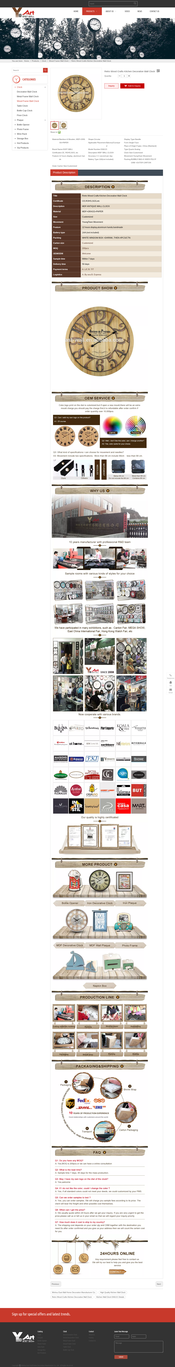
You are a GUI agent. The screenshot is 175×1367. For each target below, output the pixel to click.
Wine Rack (22, 134)
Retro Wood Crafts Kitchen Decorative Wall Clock (72, 1297)
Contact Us (92, 1341)
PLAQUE (40, 1338)
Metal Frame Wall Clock (28, 96)
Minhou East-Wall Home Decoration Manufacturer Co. (74, 1292)
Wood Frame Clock (69, 1344)
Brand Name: (57, 149)
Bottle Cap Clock (24, 111)
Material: (55, 139)
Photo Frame (23, 129)
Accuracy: (92, 156)
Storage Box (22, 138)
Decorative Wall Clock (27, 92)
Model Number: (94, 149)
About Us (92, 1335)
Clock (19, 87)
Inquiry (111, 86)
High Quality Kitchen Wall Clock (112, 1292)
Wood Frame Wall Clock (28, 101)
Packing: (127, 159)
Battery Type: (93, 159)
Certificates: (57, 153)
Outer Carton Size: (59, 166)
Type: (126, 149)
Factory (91, 1338)
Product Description (64, 172)
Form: (126, 143)
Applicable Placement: (97, 143)
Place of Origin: (130, 146)
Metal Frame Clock (69, 1341)
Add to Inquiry (134, 86)
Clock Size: (128, 153)
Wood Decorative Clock (71, 1338)
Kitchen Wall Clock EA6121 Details (110, 1297)
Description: (93, 153)
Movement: (128, 156)
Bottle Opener (23, 125)
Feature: (55, 156)
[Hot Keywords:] (135, 3)
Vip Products (23, 148)
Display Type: (129, 139)
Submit (121, 1357)
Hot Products (23, 143)
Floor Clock (22, 115)
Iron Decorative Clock (70, 1335)
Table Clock (22, 106)
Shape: (91, 139)
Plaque (20, 120)
